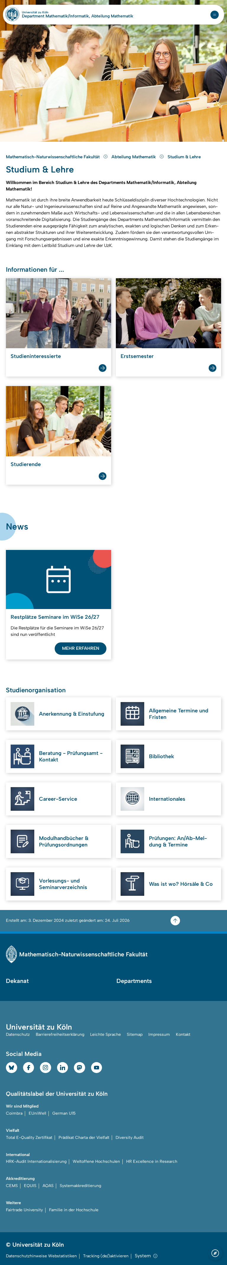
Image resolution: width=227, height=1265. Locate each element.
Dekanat (17, 980)
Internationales (167, 799)
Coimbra (14, 1113)
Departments (134, 980)
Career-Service (58, 799)
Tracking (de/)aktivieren (106, 1256)
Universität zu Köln (45, 12)
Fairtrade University (24, 1209)
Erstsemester (137, 356)
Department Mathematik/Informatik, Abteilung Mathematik (77, 16)
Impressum (159, 1034)
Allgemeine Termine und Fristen (178, 713)
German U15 (64, 1113)
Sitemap (134, 1034)
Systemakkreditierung (80, 1185)
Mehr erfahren (80, 648)
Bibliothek (161, 756)
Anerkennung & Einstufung (71, 714)
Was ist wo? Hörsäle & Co (181, 884)
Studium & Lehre (184, 156)
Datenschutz (18, 1034)
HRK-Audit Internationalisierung (36, 1161)
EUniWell (37, 1113)
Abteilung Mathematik (134, 156)
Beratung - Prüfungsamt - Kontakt (71, 756)
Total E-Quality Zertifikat (29, 1137)
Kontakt (183, 1034)
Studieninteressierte (36, 356)
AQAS (48, 1185)
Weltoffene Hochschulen (96, 1161)
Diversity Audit (130, 1137)
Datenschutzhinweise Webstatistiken (41, 1256)
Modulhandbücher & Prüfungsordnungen (63, 841)
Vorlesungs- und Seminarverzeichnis (63, 883)
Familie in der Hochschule (73, 1209)
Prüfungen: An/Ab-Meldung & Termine (178, 841)
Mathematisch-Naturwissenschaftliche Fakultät (53, 156)
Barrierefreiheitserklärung (60, 1034)
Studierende (26, 464)
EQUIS (30, 1185)
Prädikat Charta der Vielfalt (84, 1137)
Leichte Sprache (105, 1034)
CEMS (12, 1185)
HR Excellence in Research (151, 1161)
